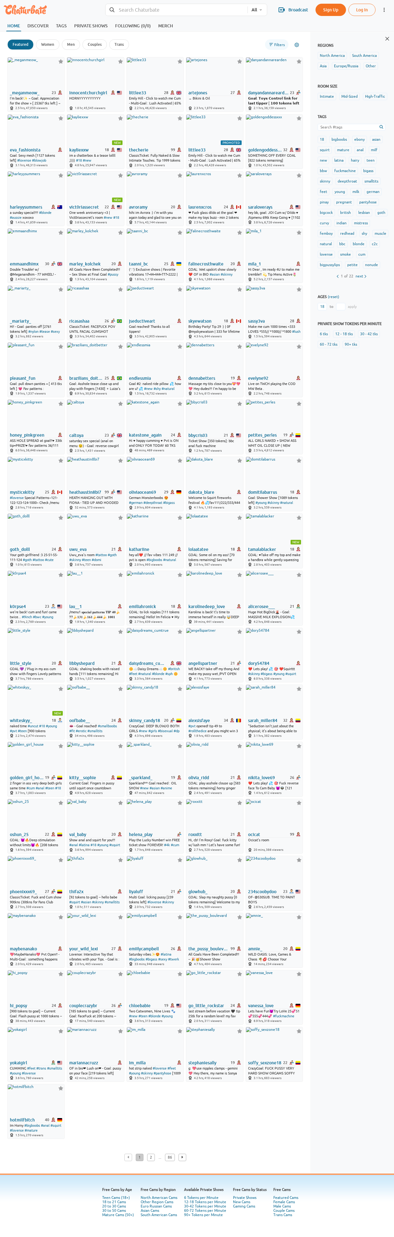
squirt (325, 150)
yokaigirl (18, 1062)
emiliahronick (142, 606)
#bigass (169, 503)
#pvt (13, 731)
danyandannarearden (268, 92)
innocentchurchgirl (88, 92)
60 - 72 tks (328, 344)
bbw (323, 171)
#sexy (55, 331)
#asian (215, 274)
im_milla (137, 1062)
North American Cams (159, 1198)
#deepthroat (152, 503)
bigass (368, 171)
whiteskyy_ (21, 720)
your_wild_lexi (83, 948)
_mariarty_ (20, 321)
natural (326, 244)
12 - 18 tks (344, 334)
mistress (361, 223)
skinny (325, 181)
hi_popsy (18, 1005)
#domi (96, 560)
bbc (342, 244)
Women (47, 44)
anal (360, 150)
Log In (362, 9)
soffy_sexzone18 (264, 1062)
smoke (345, 254)
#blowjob (39, 160)
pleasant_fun (22, 378)
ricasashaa (79, 321)
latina (339, 160)
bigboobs (339, 139)
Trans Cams (282, 1215)
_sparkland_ (140, 777)
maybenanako (23, 948)
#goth (27, 560)
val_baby (77, 834)
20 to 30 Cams (114, 1206)
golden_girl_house (27, 777)
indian (341, 223)
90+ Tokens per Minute (203, 1215)
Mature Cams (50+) (118, 1215)
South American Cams (159, 1215)
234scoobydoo (262, 891)
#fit (72, 731)
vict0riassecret (84, 207)
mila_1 (254, 263)
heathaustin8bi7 (85, 492)
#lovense (24, 160)
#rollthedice (197, 731)
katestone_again (145, 435)
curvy (324, 223)
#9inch (27, 617)
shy (364, 233)
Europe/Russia (346, 66)
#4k (167, 845)
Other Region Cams (157, 1202)
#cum (30, 788)
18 (322, 139)
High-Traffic (375, 96)
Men (71, 44)
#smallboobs (107, 726)
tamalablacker (262, 549)
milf (374, 150)
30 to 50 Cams (114, 1210)
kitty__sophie (82, 777)
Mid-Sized (349, 96)
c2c (375, 244)
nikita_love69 (261, 777)
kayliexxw (79, 149)
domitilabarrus (262, 492)
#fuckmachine (283, 1016)
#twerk (173, 959)
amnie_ (255, 948)
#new (87, 160)
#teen (86, 560)
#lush (296, 331)
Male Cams (282, 1206)
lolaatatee (198, 549)
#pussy (113, 274)
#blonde (45, 212)
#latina (84, 845)
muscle (380, 233)
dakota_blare (201, 492)
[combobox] (176, 10)
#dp (176, 731)
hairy (355, 160)
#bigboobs (154, 560)
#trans (41, 1068)
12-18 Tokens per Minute (205, 1202)
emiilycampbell (144, 948)
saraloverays (260, 207)
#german (136, 503)
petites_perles (262, 435)
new (323, 160)
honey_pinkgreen (27, 435)
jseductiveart (142, 321)
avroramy (138, 207)
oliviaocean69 (142, 492)
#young (261, 503)
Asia (323, 66)
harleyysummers (26, 207)
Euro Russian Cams (156, 1206)
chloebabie (140, 1005)
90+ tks (351, 344)
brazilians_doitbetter (86, 378)
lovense (326, 254)
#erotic (81, 731)
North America (332, 55)
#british (174, 669)
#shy (157, 389)
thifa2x (76, 891)
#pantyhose (162, 1073)
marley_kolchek (85, 263)
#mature (31, 1130)
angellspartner (202, 663)
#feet (133, 674)
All (254, 9)
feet (323, 192)
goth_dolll (20, 549)
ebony (359, 139)
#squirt (290, 674)
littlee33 (137, 92)
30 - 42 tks (369, 334)
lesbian (364, 212)
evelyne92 (258, 378)
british (345, 212)
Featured (20, 44)
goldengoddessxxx (265, 149)
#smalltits (95, 731)
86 (170, 1157)
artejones (197, 92)
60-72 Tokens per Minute (205, 1210)
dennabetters (201, 378)
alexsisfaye (199, 720)
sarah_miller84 (262, 720)
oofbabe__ (79, 720)
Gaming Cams (244, 1206)
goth (381, 212)
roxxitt (195, 834)
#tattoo (38, 560)
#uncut (33, 726)
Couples (95, 44)
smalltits (371, 181)
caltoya (76, 435)
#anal (40, 788)
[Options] (296, 44)
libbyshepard (81, 663)
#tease (44, 331)
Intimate (327, 96)
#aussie (16, 217)
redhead (347, 233)
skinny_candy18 (144, 720)
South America (364, 55)
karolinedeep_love (206, 606)
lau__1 (75, 606)
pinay (324, 202)
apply (352, 306)
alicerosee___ (261, 606)
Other (371, 66)
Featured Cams (285, 1198)
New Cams (241, 1202)
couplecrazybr (83, 1005)
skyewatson (199, 321)
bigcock (326, 212)
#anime (166, 788)
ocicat (254, 834)
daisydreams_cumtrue (148, 663)
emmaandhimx (24, 263)
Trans (119, 44)
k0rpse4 (18, 606)
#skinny (226, 274)
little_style (20, 663)
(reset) (333, 297)
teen (371, 160)
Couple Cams (284, 1210)
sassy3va (256, 321)
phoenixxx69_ (23, 891)
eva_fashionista (25, 149)
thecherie (138, 149)
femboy (326, 233)
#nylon (33, 331)
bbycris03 (197, 435)
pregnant (344, 202)
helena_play (140, 834)
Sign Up (330, 9)
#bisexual (165, 731)
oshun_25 (19, 834)
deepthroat (347, 181)
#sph (169, 674)
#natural (168, 389)
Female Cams (284, 1202)
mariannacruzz (83, 1062)
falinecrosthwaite (205, 263)
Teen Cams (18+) (116, 1198)
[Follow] (61, 61)
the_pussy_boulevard (208, 948)
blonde (358, 244)
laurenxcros (199, 207)
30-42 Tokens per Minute (205, 1206)
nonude (371, 265)
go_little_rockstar (206, 1005)
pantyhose (368, 202)
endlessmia (140, 378)
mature (343, 150)
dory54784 (258, 663)
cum (361, 254)
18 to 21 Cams (114, 1202)
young (340, 192)
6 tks (324, 334)
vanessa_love (261, 1005)
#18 (79, 160)
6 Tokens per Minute (201, 1198)
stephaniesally (202, 1062)
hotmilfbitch (22, 1119)
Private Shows (244, 1198)
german (373, 192)
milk (355, 192)
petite (352, 265)
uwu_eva (77, 549)
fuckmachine (345, 171)
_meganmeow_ (24, 92)
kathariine (139, 549)
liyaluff (136, 891)
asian (376, 139)
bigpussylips (330, 265)
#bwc (37, 617)
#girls (152, 731)
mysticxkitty (22, 492)
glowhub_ (197, 891)
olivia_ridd (198, 777)
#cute (49, 560)
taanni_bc (138, 263)
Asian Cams (150, 1210)
